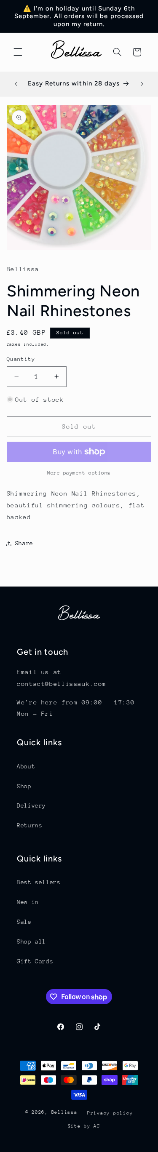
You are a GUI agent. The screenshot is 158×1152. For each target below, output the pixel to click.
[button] (17, 52)
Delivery (31, 805)
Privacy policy (110, 1113)
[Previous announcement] (16, 84)
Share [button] (24, 543)
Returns (29, 825)
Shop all (31, 941)
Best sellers (39, 882)
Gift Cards (35, 961)
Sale (24, 921)
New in (28, 902)
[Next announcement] (142, 84)
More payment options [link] (79, 473)
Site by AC (84, 1126)
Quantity (21, 359)
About (26, 766)
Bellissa (64, 1112)
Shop (24, 786)
